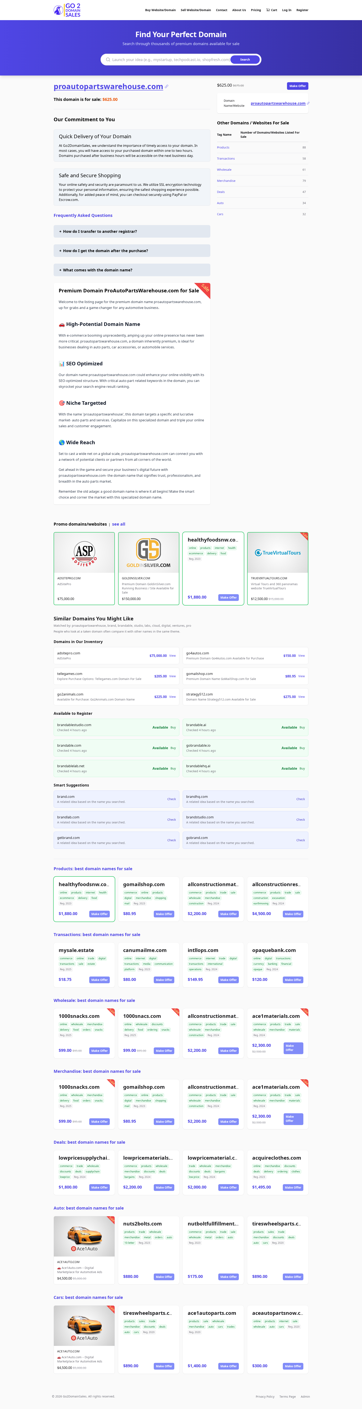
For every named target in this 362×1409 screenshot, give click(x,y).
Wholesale (224, 170)
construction (196, 903)
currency (258, 964)
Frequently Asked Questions (83, 215)
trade (223, 892)
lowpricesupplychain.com (91, 1157)
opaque (257, 969)
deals (78, 1171)
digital (128, 898)
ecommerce (196, 553)
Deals (221, 192)
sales (271, 1232)
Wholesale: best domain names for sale (94, 1000)
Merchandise (226, 181)
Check (171, 799)
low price (194, 1177)
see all (118, 524)
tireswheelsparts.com (279, 1223)
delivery (211, 553)
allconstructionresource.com (288, 884)
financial (286, 964)
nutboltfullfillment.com (217, 1223)
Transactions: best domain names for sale (97, 934)
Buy (173, 727)
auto (169, 1237)
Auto (220, 203)
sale (233, 892)
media (146, 964)
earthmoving (260, 903)
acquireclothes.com (276, 1157)
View (172, 656)
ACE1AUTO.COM (68, 1262)
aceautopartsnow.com (280, 1312)
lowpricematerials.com (152, 1157)
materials (294, 1029)
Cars (220, 214)
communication (164, 964)
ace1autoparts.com (212, 1312)
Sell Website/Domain (196, 10)
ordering (152, 1029)
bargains (129, 1177)
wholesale (195, 898)
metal (147, 1237)
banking (272, 964)
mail (126, 903)
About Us (239, 10)
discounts (157, 1024)
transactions (67, 964)
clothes (296, 1171)
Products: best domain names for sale (93, 868)
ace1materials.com (276, 1015)
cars (265, 1243)
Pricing (256, 10)
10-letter (129, 1243)
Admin (305, 1397)
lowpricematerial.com (215, 1157)
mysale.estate (76, 950)
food (223, 553)
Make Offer (298, 86)
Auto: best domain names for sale (89, 1208)
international (215, 964)
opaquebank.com (274, 950)
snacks (99, 1029)
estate (91, 964)
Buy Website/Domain (160, 10)
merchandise (143, 898)
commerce (130, 892)
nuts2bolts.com (142, 1223)
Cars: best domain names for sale (88, 1297)
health (231, 548)
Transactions (226, 158)
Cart (274, 10)
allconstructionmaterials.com (225, 884)
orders (86, 1029)
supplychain (93, 1171)
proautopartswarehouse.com (108, 86)
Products (223, 147)
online (192, 548)
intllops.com (203, 950)
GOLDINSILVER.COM (136, 578)
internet (219, 548)
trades (231, 1326)
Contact (221, 10)
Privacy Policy (265, 1397)
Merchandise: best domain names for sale (97, 1071)
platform (129, 969)
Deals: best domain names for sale (89, 1142)
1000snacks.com (79, 1015)
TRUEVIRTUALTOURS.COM (269, 578)
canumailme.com (145, 950)
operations (195, 969)
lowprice (65, 1177)
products (205, 548)
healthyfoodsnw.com (214, 539)
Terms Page (287, 1397)
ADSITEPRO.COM (69, 578)
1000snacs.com (142, 1015)
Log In (286, 10)
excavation (278, 898)
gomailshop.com (144, 884)
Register (302, 10)
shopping (160, 898)
